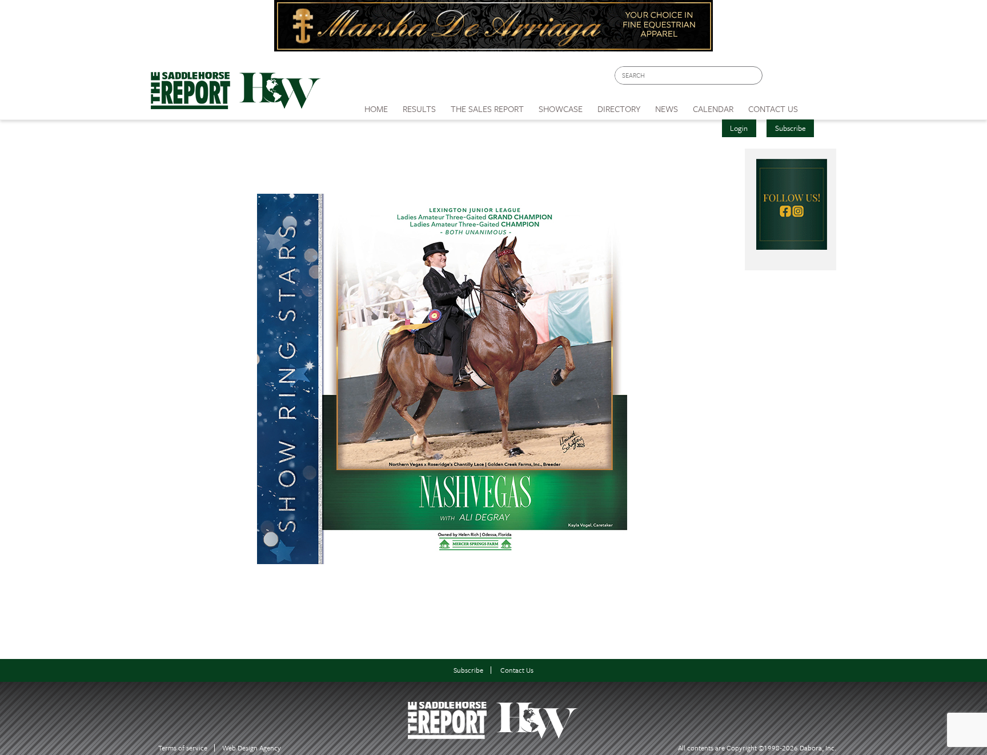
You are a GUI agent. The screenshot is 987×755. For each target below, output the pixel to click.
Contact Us (516, 670)
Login (739, 128)
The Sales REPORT (487, 108)
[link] (376, 105)
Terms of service (182, 748)
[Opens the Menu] (821, 105)
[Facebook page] (777, 78)
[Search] (754, 76)
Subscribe (790, 128)
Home (376, 108)
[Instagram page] (820, 78)
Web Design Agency (251, 748)
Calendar (713, 108)
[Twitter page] (799, 78)
